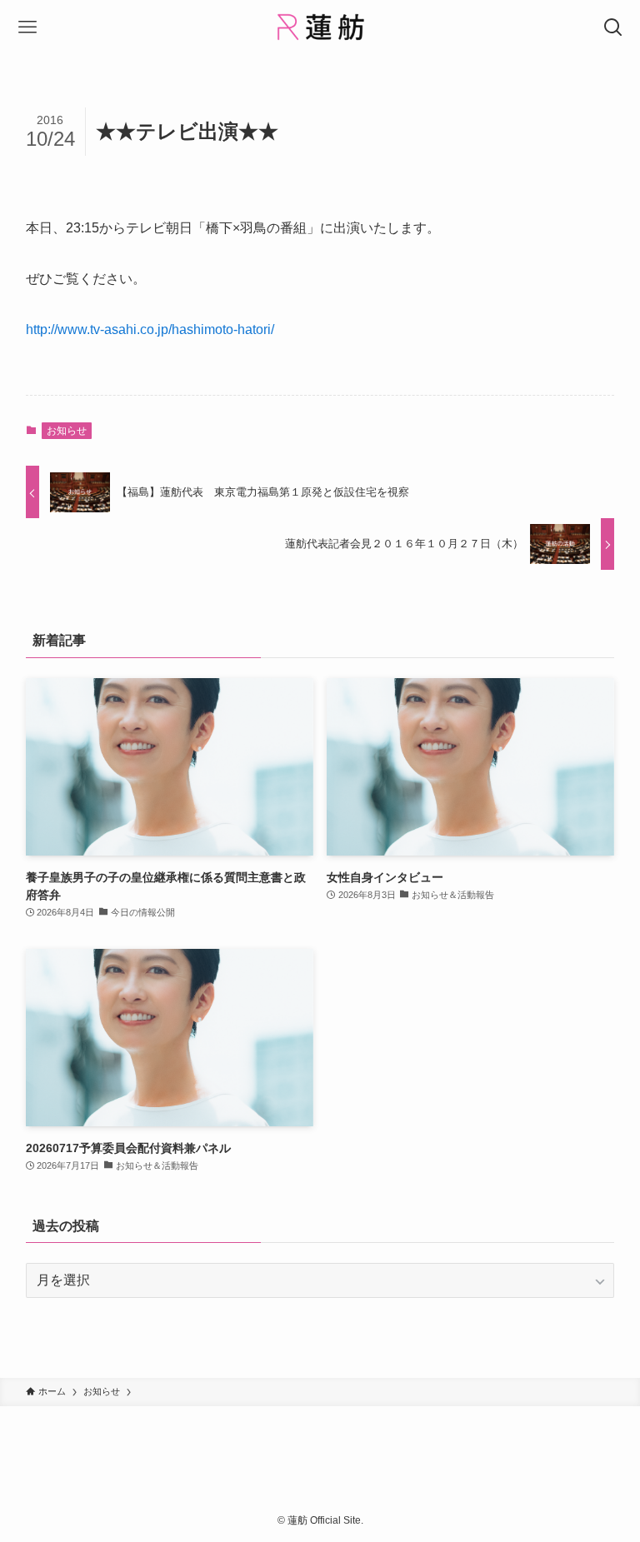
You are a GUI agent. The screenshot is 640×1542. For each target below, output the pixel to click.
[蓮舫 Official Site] (319, 27)
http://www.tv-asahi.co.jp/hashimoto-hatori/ (150, 329)
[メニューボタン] (27, 27)
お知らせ (67, 431)
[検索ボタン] (613, 27)
